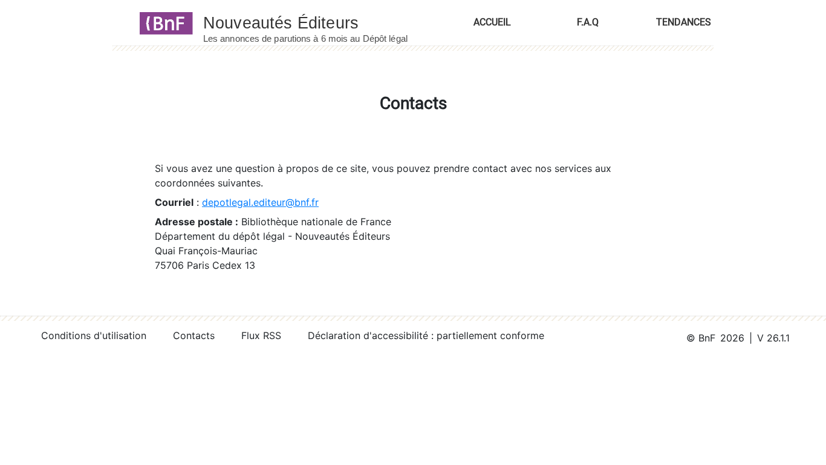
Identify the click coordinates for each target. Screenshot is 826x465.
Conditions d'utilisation (93, 335)
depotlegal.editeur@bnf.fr (260, 202)
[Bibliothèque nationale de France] (162, 22)
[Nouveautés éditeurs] (316, 22)
